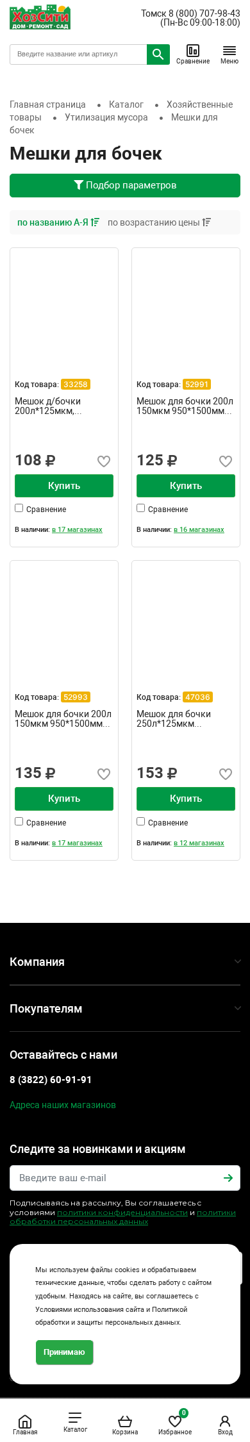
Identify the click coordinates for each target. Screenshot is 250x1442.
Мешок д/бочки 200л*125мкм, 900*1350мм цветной (59, 406)
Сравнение (193, 61)
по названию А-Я (53, 222)
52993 (75, 697)
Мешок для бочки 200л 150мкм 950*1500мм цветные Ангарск (63, 719)
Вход (225, 1432)
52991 (196, 384)
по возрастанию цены (155, 222)
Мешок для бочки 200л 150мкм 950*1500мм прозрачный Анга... (185, 406)
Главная (25, 1432)
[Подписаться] (228, 1178)
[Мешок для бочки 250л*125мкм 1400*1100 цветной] (186, 614)
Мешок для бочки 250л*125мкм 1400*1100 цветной (177, 719)
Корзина (125, 1432)
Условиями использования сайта (89, 1309)
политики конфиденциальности (122, 1212)
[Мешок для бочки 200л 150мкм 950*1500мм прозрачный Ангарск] (186, 302)
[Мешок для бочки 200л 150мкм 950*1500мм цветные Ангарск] (64, 614)
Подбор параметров (130, 185)
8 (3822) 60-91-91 (51, 1080)
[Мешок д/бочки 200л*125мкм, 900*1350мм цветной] (64, 302)
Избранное (175, 1422)
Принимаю (64, 1352)
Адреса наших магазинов (63, 1105)
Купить (64, 486)
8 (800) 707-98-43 (204, 13)
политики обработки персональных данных (123, 1216)
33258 (75, 384)
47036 (197, 697)
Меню (229, 61)
